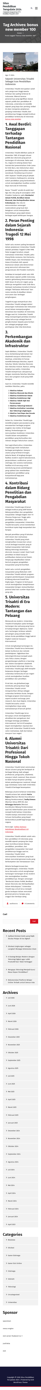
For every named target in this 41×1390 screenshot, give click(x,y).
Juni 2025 (11, 1084)
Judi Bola (6, 1343)
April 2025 (11, 1099)
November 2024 (14, 1138)
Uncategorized (13, 1295)
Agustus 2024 (13, 1162)
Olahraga (11, 1271)
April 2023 (11, 1224)
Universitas (12, 1302)
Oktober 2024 (13, 1146)
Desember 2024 (14, 1131)
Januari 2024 (13, 1217)
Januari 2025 (13, 1123)
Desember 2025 (14, 1037)
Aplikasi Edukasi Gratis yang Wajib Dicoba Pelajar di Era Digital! (21, 937)
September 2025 (14, 1060)
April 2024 (12, 1193)
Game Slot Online (15, 1263)
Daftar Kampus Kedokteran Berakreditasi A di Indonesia (16, 829)
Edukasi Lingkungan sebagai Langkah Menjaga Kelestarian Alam (22, 947)
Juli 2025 (11, 1076)
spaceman (7, 1321)
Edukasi (11, 1248)
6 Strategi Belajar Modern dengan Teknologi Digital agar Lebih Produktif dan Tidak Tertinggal (21, 959)
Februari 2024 (13, 1209)
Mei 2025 (11, 1092)
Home (19, 33)
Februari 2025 (13, 1115)
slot (4, 1351)
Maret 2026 (12, 1021)
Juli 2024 (11, 1170)
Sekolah (9, 68)
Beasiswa (11, 1240)
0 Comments (30, 904)
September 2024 (14, 1154)
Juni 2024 (11, 1178)
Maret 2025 (12, 1107)
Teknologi (12, 1287)
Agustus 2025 (13, 1068)
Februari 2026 (13, 1029)
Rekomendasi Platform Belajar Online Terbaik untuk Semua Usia (21, 981)
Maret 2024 (12, 1201)
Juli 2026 (11, 998)
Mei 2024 (11, 1185)
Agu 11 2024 (9, 75)
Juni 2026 (11, 1006)
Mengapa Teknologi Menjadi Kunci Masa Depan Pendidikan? (21, 971)
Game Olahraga (14, 1255)
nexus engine (8, 1329)
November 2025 (14, 1045)
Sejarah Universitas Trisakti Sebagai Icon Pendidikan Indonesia (19, 81)
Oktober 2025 (13, 1053)
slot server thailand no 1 (12, 1336)
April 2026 (11, 1013)
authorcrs (14, 904)
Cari (5, 914)
